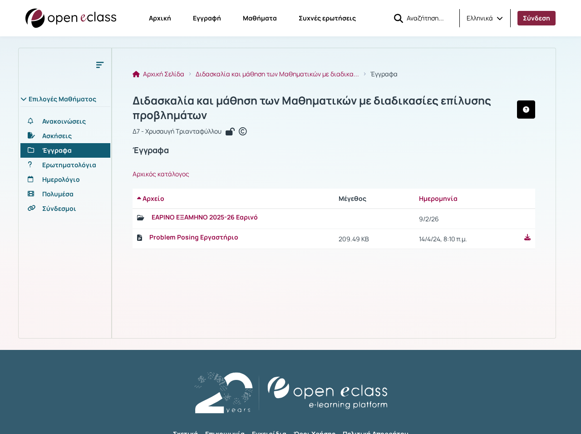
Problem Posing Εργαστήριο (193, 237)
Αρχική (160, 18)
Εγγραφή (207, 18)
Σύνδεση (536, 18)
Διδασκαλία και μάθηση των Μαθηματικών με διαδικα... (277, 74)
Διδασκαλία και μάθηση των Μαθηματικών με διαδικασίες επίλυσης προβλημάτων (312, 107)
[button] (485, 18)
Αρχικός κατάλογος (161, 174)
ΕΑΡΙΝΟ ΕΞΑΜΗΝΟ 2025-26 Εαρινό (205, 217)
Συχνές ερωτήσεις (327, 18)
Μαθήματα (260, 18)
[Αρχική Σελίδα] (70, 18)
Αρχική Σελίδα (163, 74)
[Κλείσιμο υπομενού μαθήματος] (100, 64)
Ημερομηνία (438, 198)
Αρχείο (152, 198)
